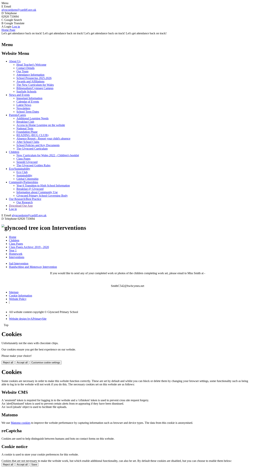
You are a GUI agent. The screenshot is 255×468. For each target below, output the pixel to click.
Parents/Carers (17, 115)
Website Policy (18, 298)
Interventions (16, 257)
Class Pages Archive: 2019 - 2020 (29, 247)
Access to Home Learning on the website (40, 125)
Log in (16, 26)
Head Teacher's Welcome (31, 64)
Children (14, 152)
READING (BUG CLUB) (32, 135)
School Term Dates (27, 111)
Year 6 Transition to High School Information (43, 185)
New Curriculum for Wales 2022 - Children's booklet (47, 155)
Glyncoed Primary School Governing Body (42, 195)
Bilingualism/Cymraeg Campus (34, 88)
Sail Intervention (18, 263)
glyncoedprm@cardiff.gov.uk (18, 9)
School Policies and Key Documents (38, 145)
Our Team (22, 71)
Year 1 (13, 250)
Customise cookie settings (45, 362)
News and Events (19, 94)
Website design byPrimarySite (27, 318)
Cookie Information (20, 295)
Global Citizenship (27, 178)
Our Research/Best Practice (25, 199)
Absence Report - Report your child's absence (43, 138)
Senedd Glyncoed (27, 162)
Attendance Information (30, 74)
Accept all (22, 362)
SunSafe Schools (26, 91)
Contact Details (25, 68)
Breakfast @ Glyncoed (29, 188)
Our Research (24, 202)
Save (34, 464)
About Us (15, 61)
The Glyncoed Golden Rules (33, 165)
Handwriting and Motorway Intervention (33, 266)
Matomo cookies (20, 422)
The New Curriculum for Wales (35, 84)
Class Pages (23, 158)
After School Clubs (27, 141)
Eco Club (22, 172)
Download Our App (21, 205)
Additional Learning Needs (32, 118)
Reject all (8, 362)
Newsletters (23, 108)
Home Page (8, 30)
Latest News (23, 105)
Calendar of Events (27, 101)
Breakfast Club (25, 121)
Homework (15, 253)
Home (12, 237)
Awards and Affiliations (30, 81)
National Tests (24, 128)
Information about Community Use (37, 192)
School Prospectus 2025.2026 (34, 78)
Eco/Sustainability (19, 168)
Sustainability (24, 175)
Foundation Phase (27, 131)
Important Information (29, 98)
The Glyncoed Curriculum (32, 148)
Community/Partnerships (23, 182)
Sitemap (13, 292)
